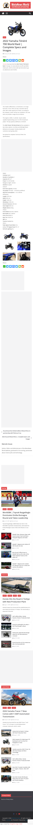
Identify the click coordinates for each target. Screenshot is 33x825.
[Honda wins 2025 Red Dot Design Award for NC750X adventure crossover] (6, 635)
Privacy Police (9, 799)
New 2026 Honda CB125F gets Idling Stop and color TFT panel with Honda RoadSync (20, 778)
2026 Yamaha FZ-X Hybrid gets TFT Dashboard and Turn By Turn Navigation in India (21, 741)
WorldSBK (10, 509)
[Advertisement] (16, 88)
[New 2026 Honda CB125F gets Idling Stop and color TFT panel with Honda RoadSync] (6, 779)
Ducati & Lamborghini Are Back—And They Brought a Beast (21, 625)
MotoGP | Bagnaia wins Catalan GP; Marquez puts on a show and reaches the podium (21, 565)
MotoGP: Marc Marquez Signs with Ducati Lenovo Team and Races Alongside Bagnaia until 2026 (21, 536)
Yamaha (5, 64)
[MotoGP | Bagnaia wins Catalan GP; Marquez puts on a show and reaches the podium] (6, 566)
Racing (4, 509)
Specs (4, 37)
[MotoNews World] (3, 13)
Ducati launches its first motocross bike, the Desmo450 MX (21, 643)
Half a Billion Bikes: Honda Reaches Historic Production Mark (21, 617)
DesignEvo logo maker (16, 824)
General (10, 595)
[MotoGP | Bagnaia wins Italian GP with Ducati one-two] (6, 546)
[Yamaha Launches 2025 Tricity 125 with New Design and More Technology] (6, 751)
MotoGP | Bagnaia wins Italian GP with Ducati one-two (21, 545)
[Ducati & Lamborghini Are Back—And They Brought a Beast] (6, 626)
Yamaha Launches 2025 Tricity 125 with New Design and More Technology (21, 750)
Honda (15, 595)
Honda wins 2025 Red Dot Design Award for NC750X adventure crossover (20, 634)
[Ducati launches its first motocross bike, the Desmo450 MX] (6, 644)
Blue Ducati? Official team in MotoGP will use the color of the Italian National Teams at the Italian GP (20, 555)
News (19, 595)
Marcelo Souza (17, 53)
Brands (4, 595)
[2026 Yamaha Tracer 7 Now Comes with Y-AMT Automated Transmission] (16, 697)
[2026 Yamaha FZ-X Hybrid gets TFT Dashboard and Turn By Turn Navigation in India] (6, 742)
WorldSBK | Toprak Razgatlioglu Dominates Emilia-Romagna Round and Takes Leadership (16, 515)
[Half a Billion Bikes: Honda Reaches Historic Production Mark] (6, 618)
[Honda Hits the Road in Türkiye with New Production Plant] (16, 585)
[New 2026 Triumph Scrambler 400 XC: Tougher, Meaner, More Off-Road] (6, 769)
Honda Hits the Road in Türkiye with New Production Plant (16, 600)
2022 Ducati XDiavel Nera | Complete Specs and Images (16, 438)
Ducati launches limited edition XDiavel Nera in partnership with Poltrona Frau (16, 432)
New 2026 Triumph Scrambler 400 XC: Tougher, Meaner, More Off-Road (21, 768)
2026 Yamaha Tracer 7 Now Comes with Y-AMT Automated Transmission (16, 714)
